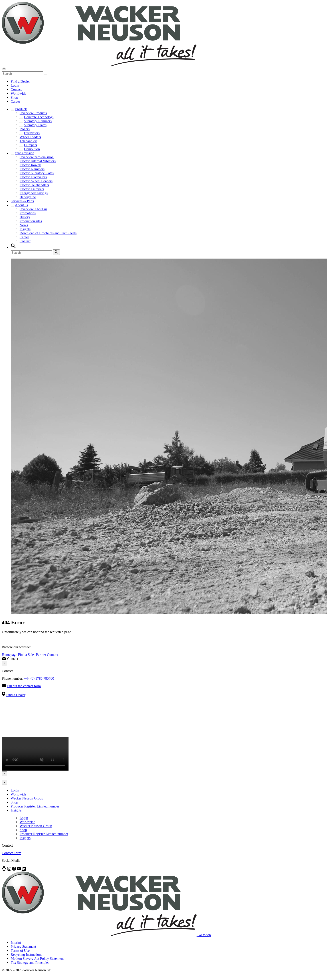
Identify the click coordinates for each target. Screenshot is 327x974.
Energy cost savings (34, 193)
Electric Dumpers (32, 189)
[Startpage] (99, 65)
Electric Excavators (33, 177)
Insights (25, 229)
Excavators (32, 133)
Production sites (31, 221)
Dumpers (30, 145)
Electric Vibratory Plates (37, 173)
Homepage (10, 655)
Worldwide (18, 93)
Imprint (16, 942)
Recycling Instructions (26, 954)
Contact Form (11, 853)
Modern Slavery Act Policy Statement (37, 958)
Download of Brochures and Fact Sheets (48, 233)
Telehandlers (28, 141)
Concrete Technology (39, 117)
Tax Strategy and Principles (30, 962)
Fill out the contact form (24, 686)
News (24, 225)
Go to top (204, 935)
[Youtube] (19, 869)
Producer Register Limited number (35, 806)
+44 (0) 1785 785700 (39, 678)
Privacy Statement (23, 946)
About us (21, 205)
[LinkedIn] (24, 869)
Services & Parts (22, 201)
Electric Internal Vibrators (38, 161)
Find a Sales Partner (32, 655)
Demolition (32, 149)
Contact (16, 89)
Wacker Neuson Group (27, 798)
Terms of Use (20, 950)
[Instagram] (9, 869)
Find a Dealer (20, 81)
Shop (14, 97)
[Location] (4, 869)
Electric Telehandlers (34, 185)
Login (15, 85)
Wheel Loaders (30, 137)
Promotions (28, 213)
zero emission (24, 153)
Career (15, 101)
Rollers (25, 129)
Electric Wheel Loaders (36, 181)
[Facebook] (14, 869)
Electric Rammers (32, 169)
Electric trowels (30, 165)
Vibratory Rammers (38, 121)
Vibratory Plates (35, 125)
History (25, 217)
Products (21, 109)
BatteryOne (28, 197)
